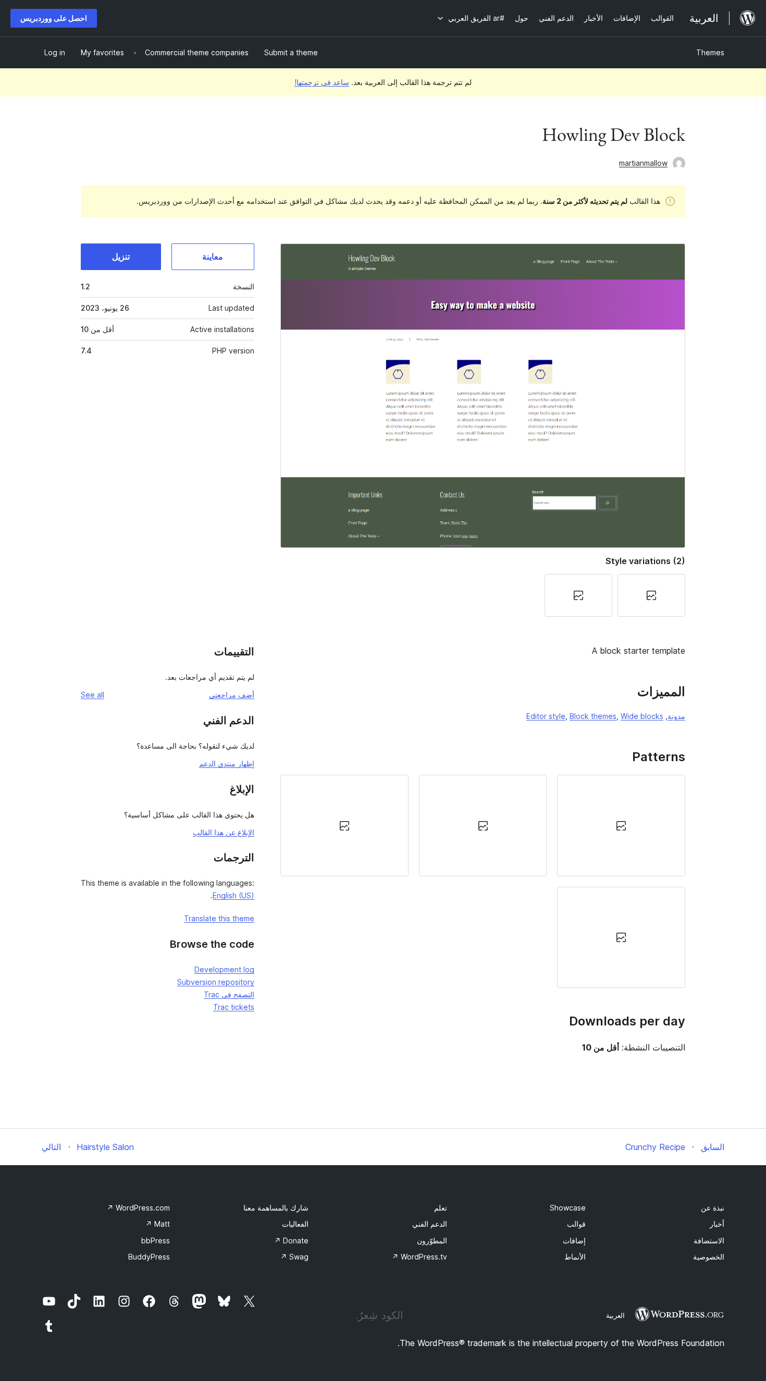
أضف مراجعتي (231, 694)
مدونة (676, 716)
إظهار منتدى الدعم (226, 763)
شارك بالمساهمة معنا (275, 1207)
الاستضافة (709, 1240)
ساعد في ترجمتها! (321, 82)
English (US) (233, 895)
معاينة (212, 256)
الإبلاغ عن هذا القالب (223, 832)
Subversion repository (215, 981)
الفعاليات (295, 1223)
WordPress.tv (419, 1256)
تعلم (440, 1207)
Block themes (593, 716)
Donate (291, 1240)
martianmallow (643, 162)
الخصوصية (708, 1256)
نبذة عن (712, 1207)
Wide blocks (642, 716)
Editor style (545, 716)
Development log (224, 969)
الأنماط (575, 1256)
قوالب (576, 1223)
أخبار (717, 1223)
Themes (710, 52)
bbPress (155, 1240)
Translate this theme (219, 918)
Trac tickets (233, 1007)
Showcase (568, 1207)
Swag (294, 1256)
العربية (615, 1315)
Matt (157, 1223)
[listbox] (482, 881)
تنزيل (121, 256)
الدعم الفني (429, 1223)
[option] (621, 825)
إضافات (574, 1240)
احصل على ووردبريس (53, 18)
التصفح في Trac (229, 994)
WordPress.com (138, 1207)
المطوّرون (432, 1240)
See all (92, 694)
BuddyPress (149, 1256)
